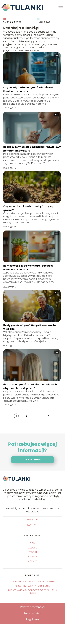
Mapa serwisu (32, 613)
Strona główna (12, 22)
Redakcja (32, 519)
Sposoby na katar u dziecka (32, 586)
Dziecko (32, 547)
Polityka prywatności (32, 607)
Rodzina (32, 556)
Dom (32, 543)
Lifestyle (32, 552)
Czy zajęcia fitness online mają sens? (32, 581)
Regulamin (32, 619)
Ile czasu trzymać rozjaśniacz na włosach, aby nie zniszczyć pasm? (30, 386)
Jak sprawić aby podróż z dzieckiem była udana (32, 592)
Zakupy (32, 561)
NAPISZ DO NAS (32, 459)
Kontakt (32, 524)
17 (47, 416)
